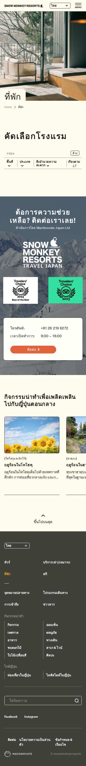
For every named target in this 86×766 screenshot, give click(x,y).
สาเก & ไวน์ (54, 648)
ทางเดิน (51, 640)
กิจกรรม (13, 625)
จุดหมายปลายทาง (16, 593)
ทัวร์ (7, 562)
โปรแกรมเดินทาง (55, 593)
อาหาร (12, 640)
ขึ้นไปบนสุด (43, 521)
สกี (45, 574)
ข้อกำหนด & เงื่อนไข (63, 742)
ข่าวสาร (49, 604)
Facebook (10, 716)
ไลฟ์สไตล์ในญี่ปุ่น (58, 675)
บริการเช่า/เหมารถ (56, 562)
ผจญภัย (51, 632)
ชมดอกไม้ (14, 648)
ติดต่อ (12, 740)
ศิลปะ (50, 655)
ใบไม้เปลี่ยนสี (17, 655)
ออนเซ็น (52, 625)
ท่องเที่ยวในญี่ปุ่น (19, 675)
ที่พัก (7, 574)
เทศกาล (13, 632)
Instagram (31, 716)
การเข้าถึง (11, 604)
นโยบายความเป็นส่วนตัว (34, 742)
